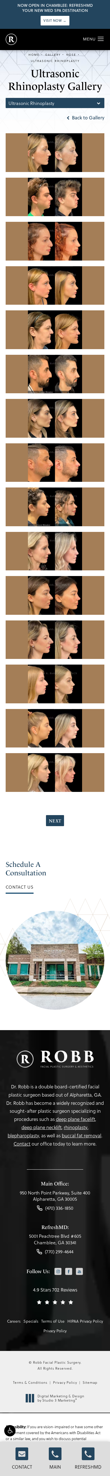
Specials (30, 1321)
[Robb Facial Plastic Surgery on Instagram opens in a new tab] (57, 1271)
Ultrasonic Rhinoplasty (55, 61)
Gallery (53, 55)
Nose (71, 55)
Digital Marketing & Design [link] (61, 1398)
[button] (10, 1430)
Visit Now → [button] (55, 20)
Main (55, 1467)
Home (33, 55)
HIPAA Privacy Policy (85, 1321)
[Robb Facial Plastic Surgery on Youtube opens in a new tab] (79, 1271)
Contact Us (20, 887)
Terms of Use (53, 1321)
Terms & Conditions (30, 1382)
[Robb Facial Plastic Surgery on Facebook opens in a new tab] (68, 1271)
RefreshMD (88, 1467)
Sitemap (90, 1382)
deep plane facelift (75, 1119)
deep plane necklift (41, 1127)
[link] (55, 1197)
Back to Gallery (87, 117)
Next (55, 821)
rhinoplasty (75, 1127)
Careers (14, 1321)
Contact (22, 1467)
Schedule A (26, 868)
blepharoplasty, (24, 1135)
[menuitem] (57, 1272)
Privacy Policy (55, 1331)
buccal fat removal (81, 1135)
